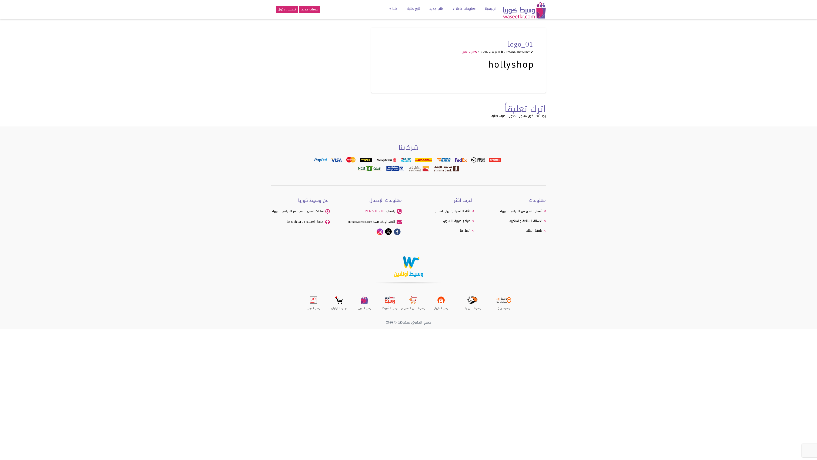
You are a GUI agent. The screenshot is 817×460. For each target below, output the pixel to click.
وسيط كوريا (364, 306)
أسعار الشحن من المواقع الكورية (521, 211)
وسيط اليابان (339, 306)
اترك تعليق (468, 52)
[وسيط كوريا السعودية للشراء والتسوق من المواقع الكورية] (524, 12)
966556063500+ (374, 211)
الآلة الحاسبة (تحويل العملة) (452, 211)
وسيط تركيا (313, 306)
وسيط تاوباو (441, 306)
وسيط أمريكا (389, 306)
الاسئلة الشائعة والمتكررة (525, 221)
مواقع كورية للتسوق (456, 221)
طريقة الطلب (534, 231)
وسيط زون (504, 306)
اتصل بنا (465, 231)
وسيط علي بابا (472, 306)
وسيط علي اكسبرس (413, 306)
